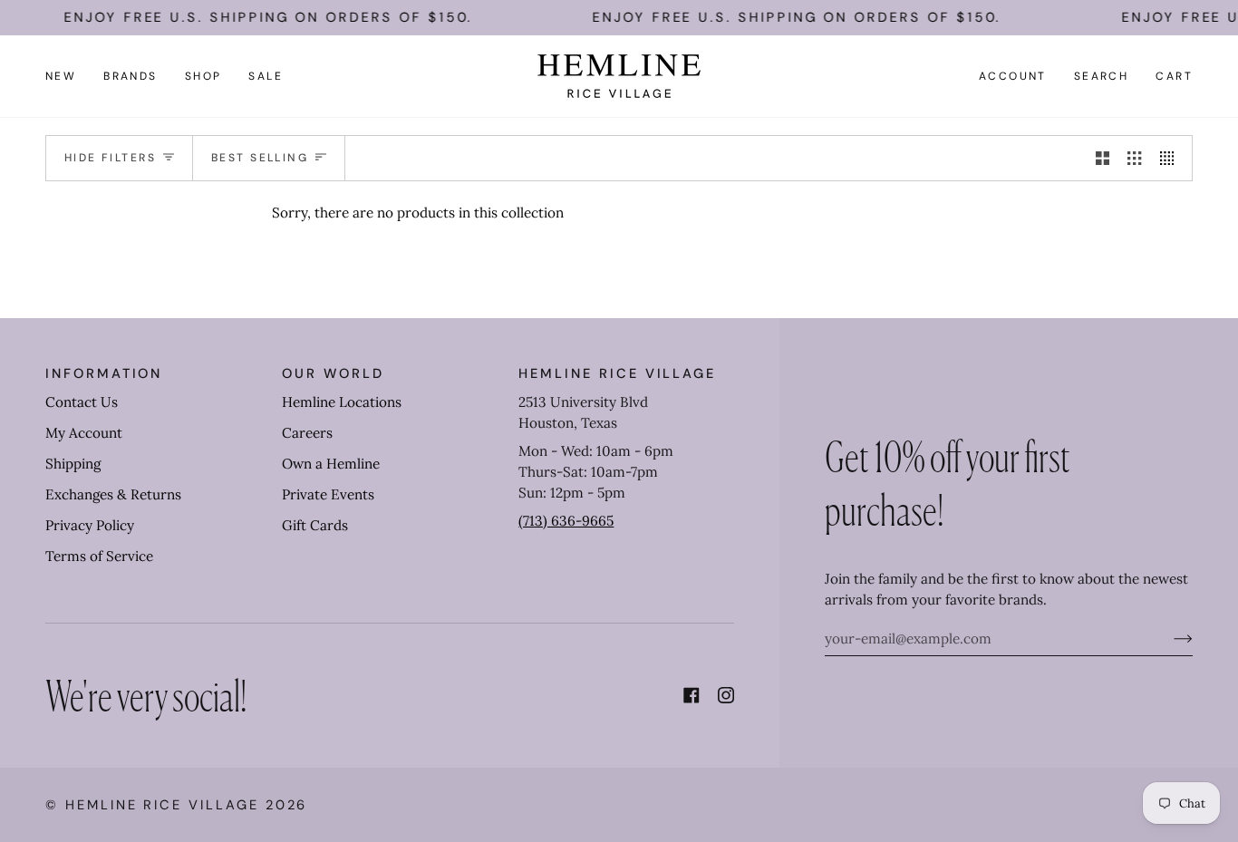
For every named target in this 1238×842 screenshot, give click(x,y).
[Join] (1169, 638)
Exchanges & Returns (113, 494)
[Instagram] (726, 695)
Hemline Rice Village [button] (617, 373)
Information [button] (103, 373)
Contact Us (81, 402)
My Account (83, 432)
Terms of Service (99, 556)
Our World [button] (332, 373)
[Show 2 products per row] (1102, 157)
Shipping (73, 463)
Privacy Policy (89, 525)
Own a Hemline (331, 463)
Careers (307, 432)
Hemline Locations (341, 402)
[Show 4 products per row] (1171, 157)
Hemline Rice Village (162, 805)
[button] (130, 76)
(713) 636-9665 (566, 520)
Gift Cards (315, 525)
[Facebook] (691, 695)
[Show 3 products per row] (1134, 157)
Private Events (328, 494)
